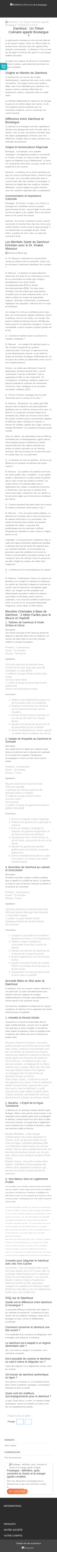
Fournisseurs (12, 1452)
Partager (20, 1421)
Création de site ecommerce (28, 1543)
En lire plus (17, 1491)
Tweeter (28, 1421)
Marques (10, 1440)
